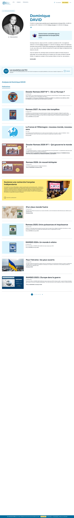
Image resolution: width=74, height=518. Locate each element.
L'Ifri (13, 2)
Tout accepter (43, 516)
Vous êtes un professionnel (11, 197)
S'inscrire (68, 71)
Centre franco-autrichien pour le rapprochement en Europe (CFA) (50, 23)
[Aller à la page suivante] (42, 294)
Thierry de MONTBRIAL (29, 116)
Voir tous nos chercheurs (9, 10)
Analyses (18, 2)
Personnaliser (55, 516)
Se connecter (58, 2)
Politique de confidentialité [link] (63, 516)
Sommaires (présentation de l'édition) (8, 277)
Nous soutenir (65, 2)
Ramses (4, 144)
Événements (25, 2)
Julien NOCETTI (53, 153)
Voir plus (40, 37)
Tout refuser (49, 516)
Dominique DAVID (36, 116)
